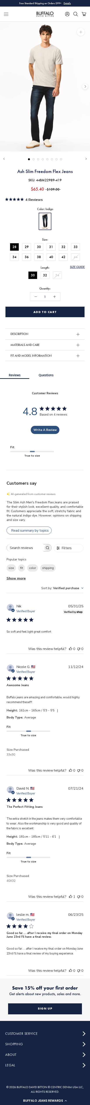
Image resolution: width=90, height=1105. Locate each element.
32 (63, 247)
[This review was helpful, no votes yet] (70, 648)
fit (21, 568)
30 (39, 247)
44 (76, 257)
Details (67, 3)
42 (63, 257)
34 (14, 257)
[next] (85, 86)
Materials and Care (25, 345)
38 (39, 257)
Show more (16, 578)
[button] (45, 1100)
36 (27, 257)
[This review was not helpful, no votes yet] (78, 648)
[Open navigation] (6, 14)
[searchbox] (25, 547)
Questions (46, 375)
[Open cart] (84, 14)
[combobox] (62, 588)
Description (19, 334)
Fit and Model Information (31, 356)
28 (14, 247)
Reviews (15, 375)
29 (27, 247)
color (32, 568)
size (11, 568)
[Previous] (4, 159)
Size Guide (77, 267)
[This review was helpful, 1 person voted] (70, 896)
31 (51, 247)
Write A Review (45, 430)
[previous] (5, 86)
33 (76, 247)
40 (51, 257)
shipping (48, 568)
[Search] (75, 14)
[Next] (86, 159)
